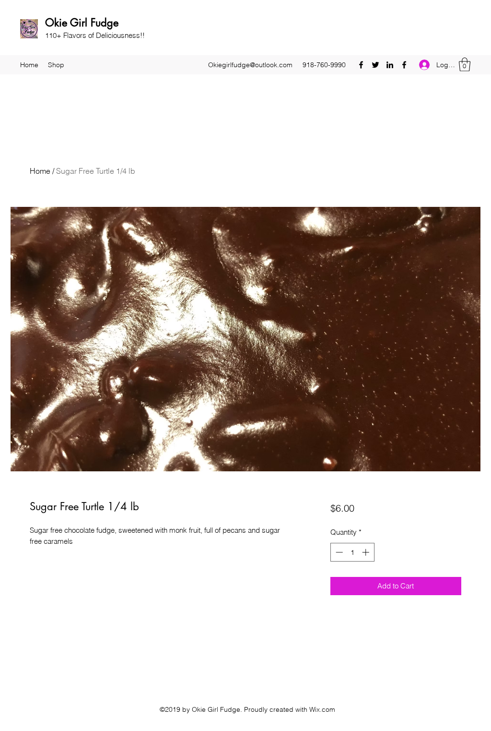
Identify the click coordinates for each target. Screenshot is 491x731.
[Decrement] (338, 552)
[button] (464, 65)
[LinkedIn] (390, 65)
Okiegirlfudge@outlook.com (250, 64)
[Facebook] (361, 65)
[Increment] (366, 552)
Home (40, 171)
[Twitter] (375, 65)
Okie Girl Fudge (81, 22)
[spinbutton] (352, 552)
